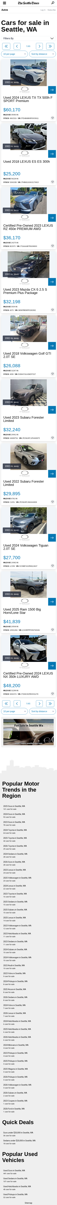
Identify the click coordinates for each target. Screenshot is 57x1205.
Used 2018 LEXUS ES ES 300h (26, 161)
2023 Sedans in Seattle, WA (15, 943)
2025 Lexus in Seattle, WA (14, 919)
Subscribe (52, 10)
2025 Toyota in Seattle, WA (15, 839)
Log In (43, 10)
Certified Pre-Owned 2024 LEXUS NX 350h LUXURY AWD (28, 675)
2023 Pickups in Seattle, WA (15, 1054)
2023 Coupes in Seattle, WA (15, 1102)
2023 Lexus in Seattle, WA (14, 871)
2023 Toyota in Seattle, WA (15, 895)
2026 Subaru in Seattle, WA (15, 1094)
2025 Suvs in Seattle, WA (14, 807)
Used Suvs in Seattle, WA (14, 1172)
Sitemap (28, 1203)
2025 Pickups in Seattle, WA (15, 1062)
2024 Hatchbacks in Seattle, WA (17, 1022)
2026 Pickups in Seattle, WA (15, 1078)
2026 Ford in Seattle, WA (14, 1110)
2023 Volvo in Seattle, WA (14, 974)
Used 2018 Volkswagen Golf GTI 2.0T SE (27, 355)
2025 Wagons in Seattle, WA (15, 1070)
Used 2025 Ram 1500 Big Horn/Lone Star (22, 611)
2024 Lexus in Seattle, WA (14, 887)
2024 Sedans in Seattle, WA (15, 855)
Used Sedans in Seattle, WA (15, 1179)
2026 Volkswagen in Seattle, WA (17, 1086)
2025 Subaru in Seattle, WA (15, 911)
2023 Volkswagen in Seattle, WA (17, 927)
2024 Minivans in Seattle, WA (15, 1046)
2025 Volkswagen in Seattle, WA (17, 879)
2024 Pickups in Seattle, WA (15, 982)
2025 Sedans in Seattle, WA (15, 903)
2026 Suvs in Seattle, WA (14, 863)
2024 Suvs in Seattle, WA (14, 815)
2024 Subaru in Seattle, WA (15, 950)
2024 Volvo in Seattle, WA (14, 1006)
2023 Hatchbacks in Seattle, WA (17, 935)
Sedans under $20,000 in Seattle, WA (19, 1142)
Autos (4, 9)
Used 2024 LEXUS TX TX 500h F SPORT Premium (28, 99)
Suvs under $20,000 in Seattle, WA (18, 1134)
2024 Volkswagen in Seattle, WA (17, 958)
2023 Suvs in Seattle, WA (14, 823)
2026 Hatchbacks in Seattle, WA (17, 1038)
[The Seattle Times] (28, 3)
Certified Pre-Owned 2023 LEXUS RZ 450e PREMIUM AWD (28, 227)
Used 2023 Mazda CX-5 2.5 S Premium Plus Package (25, 291)
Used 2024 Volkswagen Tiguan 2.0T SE (25, 547)
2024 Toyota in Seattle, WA (15, 831)
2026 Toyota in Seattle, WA (15, 847)
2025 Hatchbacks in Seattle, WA (17, 1030)
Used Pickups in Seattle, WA (15, 1195)
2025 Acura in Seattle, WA (14, 990)
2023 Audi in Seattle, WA (14, 966)
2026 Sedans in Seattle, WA (15, 998)
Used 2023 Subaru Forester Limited (23, 419)
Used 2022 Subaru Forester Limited (23, 483)
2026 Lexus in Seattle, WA (14, 1014)
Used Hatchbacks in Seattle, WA (17, 1187)
